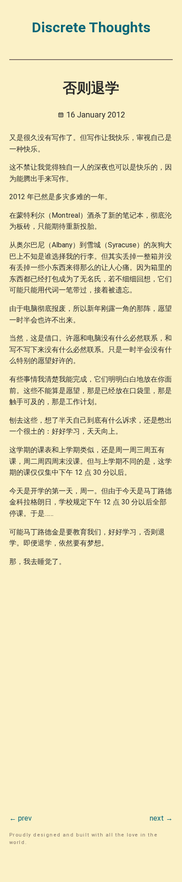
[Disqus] (91, 684)
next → (161, 818)
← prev (20, 818)
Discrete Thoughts (91, 27)
